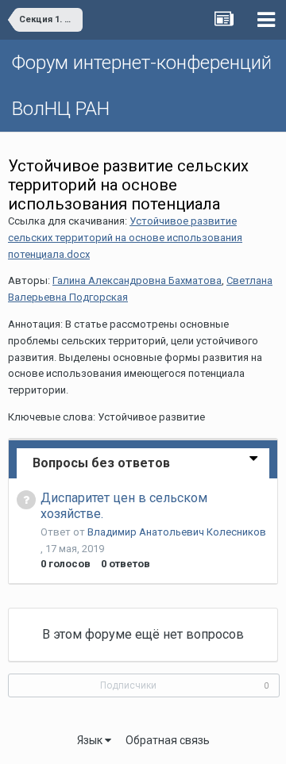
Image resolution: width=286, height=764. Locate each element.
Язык (91, 740)
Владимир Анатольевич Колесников (176, 532)
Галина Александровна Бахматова (137, 280)
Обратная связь (168, 740)
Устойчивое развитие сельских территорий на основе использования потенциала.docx (125, 237)
